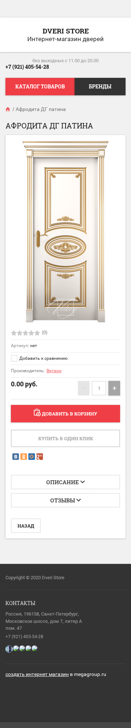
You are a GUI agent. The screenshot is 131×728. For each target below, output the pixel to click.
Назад (25, 525)
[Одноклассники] (23, 456)
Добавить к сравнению (43, 358)
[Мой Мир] (31, 456)
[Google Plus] (39, 456)
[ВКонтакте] (15, 456)
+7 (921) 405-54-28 (27, 66)
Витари (54, 370)
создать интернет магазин (37, 674)
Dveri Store (66, 30)
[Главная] (8, 109)
